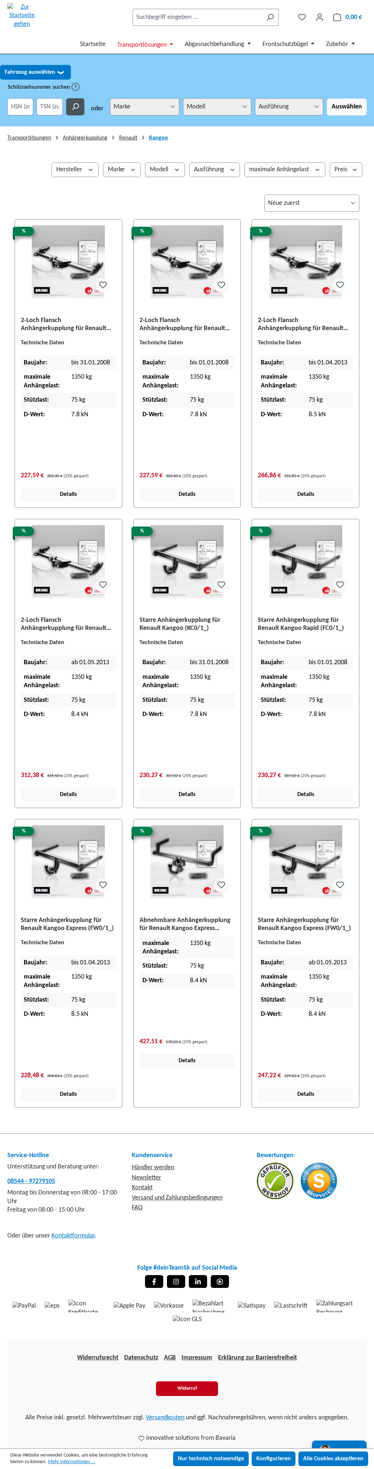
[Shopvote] (319, 1181)
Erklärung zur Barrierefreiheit (257, 1357)
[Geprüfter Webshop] (276, 1181)
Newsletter (146, 1177)
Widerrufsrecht (97, 1357)
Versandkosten (165, 1417)
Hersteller (70, 169)
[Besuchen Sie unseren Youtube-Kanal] (220, 1281)
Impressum (197, 1357)
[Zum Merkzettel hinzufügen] (103, 285)
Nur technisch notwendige (211, 1459)
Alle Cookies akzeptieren (333, 1459)
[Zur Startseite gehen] (22, 15)
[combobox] (197, 17)
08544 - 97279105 (31, 1181)
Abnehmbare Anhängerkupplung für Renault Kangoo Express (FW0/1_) (185, 925)
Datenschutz (141, 1357)
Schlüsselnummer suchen (40, 87)
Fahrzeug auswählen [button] (34, 72)
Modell (160, 169)
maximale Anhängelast (279, 169)
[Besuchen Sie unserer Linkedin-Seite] (198, 1281)
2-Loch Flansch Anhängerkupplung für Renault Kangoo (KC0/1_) (63, 325)
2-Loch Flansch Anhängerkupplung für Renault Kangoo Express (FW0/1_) (300, 325)
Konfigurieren (273, 1459)
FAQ (137, 1207)
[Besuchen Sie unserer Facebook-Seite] (154, 1281)
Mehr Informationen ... (71, 1462)
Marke (117, 169)
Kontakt (142, 1187)
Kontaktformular (73, 1235)
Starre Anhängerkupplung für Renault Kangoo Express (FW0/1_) (67, 924)
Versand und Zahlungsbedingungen (177, 1197)
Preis (342, 169)
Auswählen (347, 106)
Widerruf (187, 1388)
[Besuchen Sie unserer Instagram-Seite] (176, 1281)
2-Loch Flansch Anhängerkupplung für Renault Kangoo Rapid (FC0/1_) (182, 325)
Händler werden (153, 1167)
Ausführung (209, 169)
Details (68, 494)
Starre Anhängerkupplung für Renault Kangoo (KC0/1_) (180, 624)
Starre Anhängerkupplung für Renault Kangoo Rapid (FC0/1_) (301, 624)
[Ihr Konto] (319, 17)
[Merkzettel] (302, 17)
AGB (170, 1357)
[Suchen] (270, 17)
